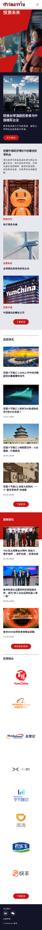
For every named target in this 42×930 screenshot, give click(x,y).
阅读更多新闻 (21, 646)
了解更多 (21, 322)
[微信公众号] (13, 913)
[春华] (14, 6)
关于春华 (11, 138)
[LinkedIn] (5, 913)
